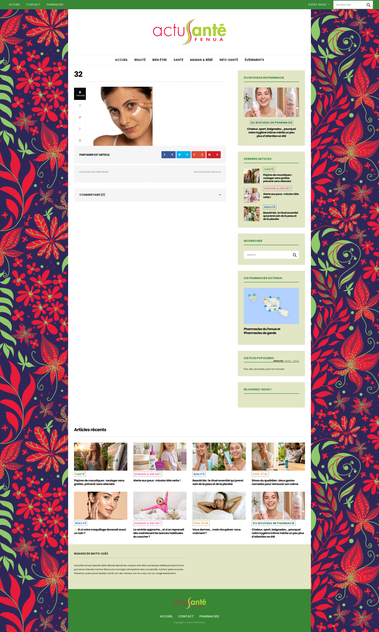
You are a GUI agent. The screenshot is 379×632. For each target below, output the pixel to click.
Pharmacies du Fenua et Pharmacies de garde (262, 331)
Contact (33, 5)
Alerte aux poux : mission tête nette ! (281, 195)
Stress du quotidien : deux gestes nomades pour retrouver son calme (275, 482)
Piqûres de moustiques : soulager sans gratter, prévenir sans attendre (277, 178)
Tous (296, 360)
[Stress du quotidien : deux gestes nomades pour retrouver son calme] (278, 457)
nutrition (163, 569)
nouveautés (152, 569)
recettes (103, 573)
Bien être (159, 60)
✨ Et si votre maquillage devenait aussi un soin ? (100, 531)
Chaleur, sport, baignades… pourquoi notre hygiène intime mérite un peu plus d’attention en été (271, 132)
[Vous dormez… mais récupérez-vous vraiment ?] (219, 506)
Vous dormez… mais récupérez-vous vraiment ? (216, 531)
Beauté (140, 60)
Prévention (79, 573)
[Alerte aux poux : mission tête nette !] (252, 195)
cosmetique (152, 565)
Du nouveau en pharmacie (271, 123)
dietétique (164, 565)
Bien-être (260, 474)
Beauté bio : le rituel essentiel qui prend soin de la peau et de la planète (280, 216)
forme (181, 565)
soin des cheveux (123, 573)
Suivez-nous (317, 5)
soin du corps (140, 573)
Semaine (278, 360)
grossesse (79, 569)
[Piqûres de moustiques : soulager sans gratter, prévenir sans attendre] (252, 176)
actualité (78, 565)
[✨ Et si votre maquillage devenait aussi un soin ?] (100, 506)
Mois (288, 360)
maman (99, 569)
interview (89, 569)
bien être (141, 565)
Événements (254, 60)
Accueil (14, 5)
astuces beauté (92, 565)
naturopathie (132, 569)
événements (169, 573)
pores (180, 569)
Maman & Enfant (277, 188)
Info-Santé (229, 60)
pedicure (172, 569)
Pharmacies (55, 5)
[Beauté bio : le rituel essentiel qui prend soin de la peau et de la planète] (252, 214)
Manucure (109, 569)
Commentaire (92, 195)
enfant (173, 565)
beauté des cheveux (125, 565)
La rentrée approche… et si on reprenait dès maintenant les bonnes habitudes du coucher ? (158, 533)
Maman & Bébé (201, 60)
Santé (178, 60)
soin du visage (154, 573)
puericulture (91, 573)
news (142, 569)
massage (120, 569)
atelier (104, 565)
